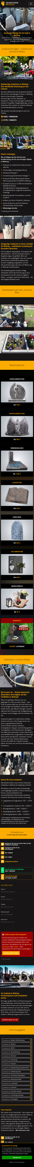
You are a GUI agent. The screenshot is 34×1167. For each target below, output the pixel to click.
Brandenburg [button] (11, 1052)
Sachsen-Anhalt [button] (12, 1091)
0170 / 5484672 (8, 857)
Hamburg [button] (10, 1060)
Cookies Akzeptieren (11, 953)
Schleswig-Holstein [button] (13, 1095)
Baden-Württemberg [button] (14, 1040)
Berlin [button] (9, 1048)
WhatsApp (6, 947)
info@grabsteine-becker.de (11, 861)
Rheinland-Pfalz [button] (12, 1079)
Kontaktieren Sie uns (10, 1020)
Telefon (3, 904)
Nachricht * (4, 919)
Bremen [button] (9, 1056)
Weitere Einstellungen (17, 1162)
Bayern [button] (9, 1044)
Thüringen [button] (10, 1099)
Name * (3, 889)
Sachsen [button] (10, 1087)
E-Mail (16, 947)
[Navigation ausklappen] (31, 3)
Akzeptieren (17, 1157)
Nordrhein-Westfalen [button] (14, 1075)
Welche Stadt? (5, 912)
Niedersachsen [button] (12, 1071)
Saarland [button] (10, 1083)
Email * (3, 897)
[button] (2, 25)
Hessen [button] (9, 1064)
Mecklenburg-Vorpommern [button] (16, 1068)
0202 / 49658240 (9, 853)
